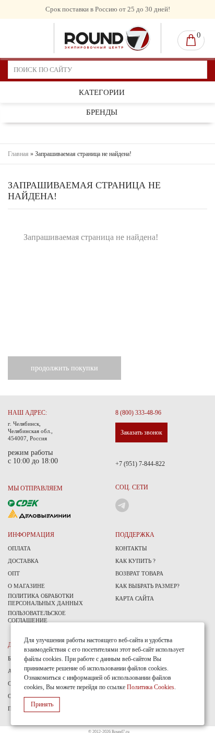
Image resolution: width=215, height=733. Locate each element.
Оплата (19, 548)
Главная (18, 154)
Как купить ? (135, 561)
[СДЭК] (23, 502)
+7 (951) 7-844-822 (140, 463)
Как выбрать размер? (147, 586)
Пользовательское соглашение (37, 616)
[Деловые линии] (39, 513)
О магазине (26, 586)
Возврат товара (139, 573)
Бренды (101, 112)
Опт (14, 573)
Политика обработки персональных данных (45, 599)
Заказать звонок (141, 432)
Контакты (131, 548)
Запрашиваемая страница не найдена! (83, 154)
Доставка (23, 561)
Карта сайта (134, 598)
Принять (42, 704)
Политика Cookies (150, 687)
